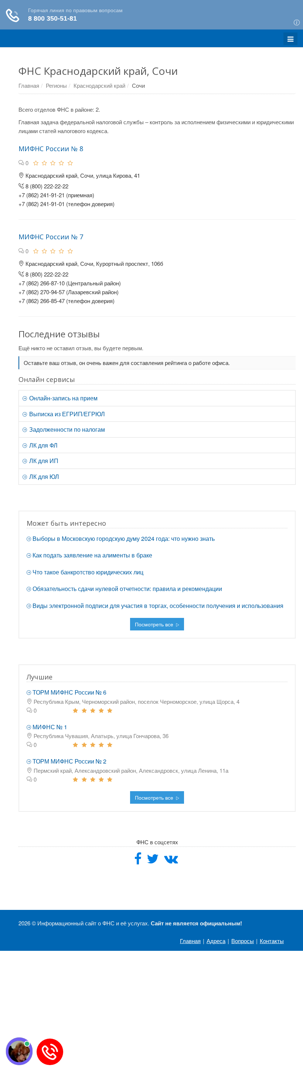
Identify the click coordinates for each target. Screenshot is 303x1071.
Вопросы (242, 941)
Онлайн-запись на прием (63, 398)
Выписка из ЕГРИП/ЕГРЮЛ (66, 414)
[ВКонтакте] (171, 861)
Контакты (272, 941)
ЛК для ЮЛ (43, 476)
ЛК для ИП (43, 460)
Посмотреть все (155, 624)
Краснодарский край (99, 85)
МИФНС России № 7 (50, 236)
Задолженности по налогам (66, 429)
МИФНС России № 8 (50, 148)
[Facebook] (138, 861)
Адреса (216, 941)
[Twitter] (153, 861)
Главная (28, 85)
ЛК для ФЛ (43, 445)
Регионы (56, 85)
